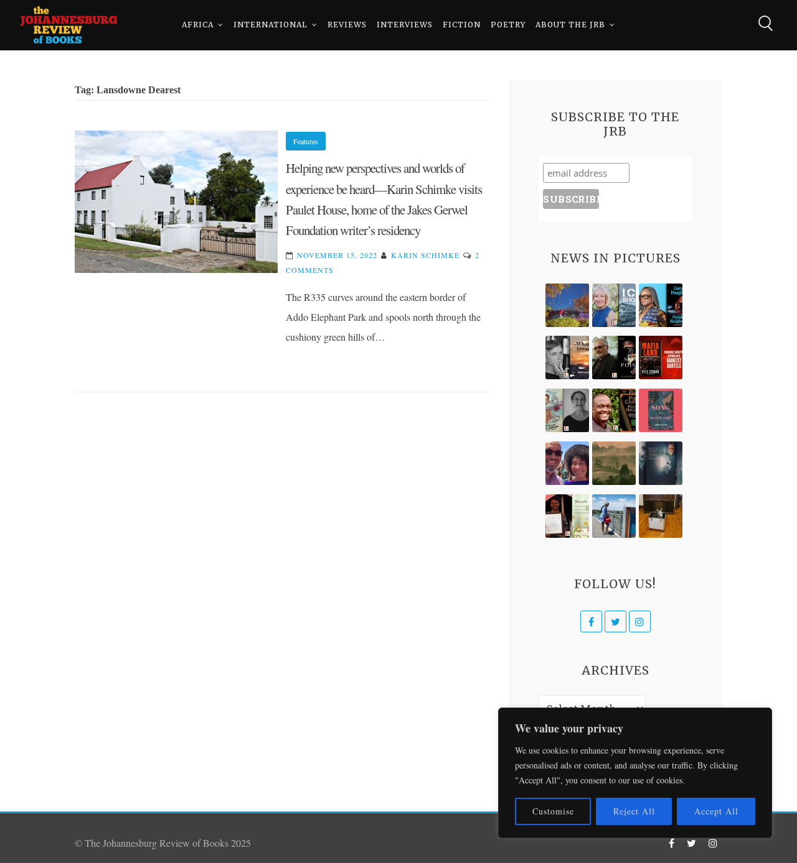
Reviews (347, 24)
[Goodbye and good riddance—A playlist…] (660, 516)
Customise (553, 811)
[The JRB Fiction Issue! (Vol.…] (567, 305)
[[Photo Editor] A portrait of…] (614, 516)
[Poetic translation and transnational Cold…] (660, 463)
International (270, 24)
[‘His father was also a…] (567, 516)
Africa (198, 24)
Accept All (716, 811)
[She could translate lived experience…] (567, 463)
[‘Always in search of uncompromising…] (567, 357)
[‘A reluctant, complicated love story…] (614, 305)
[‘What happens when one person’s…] (614, 410)
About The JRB (570, 24)
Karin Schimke (425, 255)
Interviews (405, 24)
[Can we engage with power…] (614, 357)
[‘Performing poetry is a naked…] (567, 410)
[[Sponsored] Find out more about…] (660, 410)
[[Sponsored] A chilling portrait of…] (660, 357)
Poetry (508, 24)
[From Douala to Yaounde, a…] (614, 463)
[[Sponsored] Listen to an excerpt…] (660, 305)
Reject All (634, 811)
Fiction (462, 24)
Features (305, 141)
